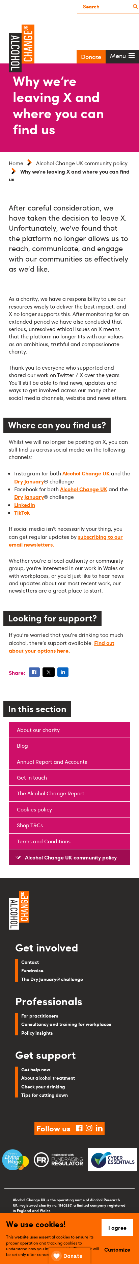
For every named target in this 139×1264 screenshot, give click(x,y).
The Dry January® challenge (52, 979)
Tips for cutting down (44, 1094)
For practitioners (39, 1015)
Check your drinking (43, 1086)
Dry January (29, 481)
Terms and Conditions (44, 841)
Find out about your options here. (61, 646)
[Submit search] (135, 6)
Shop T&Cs (30, 825)
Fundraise (32, 970)
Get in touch (32, 777)
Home (16, 163)
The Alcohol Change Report (50, 793)
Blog (22, 745)
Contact (30, 961)
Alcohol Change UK (86, 473)
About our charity (38, 730)
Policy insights (37, 1032)
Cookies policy (34, 809)
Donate (91, 57)
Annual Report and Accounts (52, 761)
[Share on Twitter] (49, 672)
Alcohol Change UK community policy (82, 163)
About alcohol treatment (48, 1077)
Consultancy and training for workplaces (66, 1024)
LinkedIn (24, 504)
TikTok (22, 512)
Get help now (35, 1069)
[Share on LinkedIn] (62, 672)
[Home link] (69, 911)
